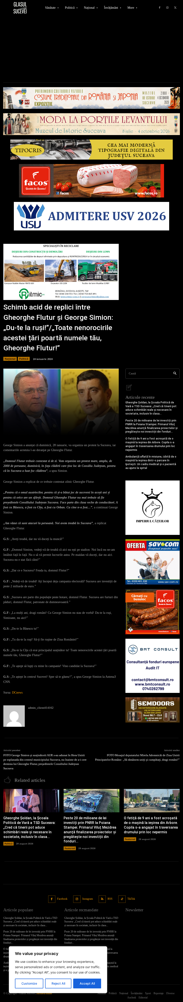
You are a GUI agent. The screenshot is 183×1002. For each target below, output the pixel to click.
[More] (114, 429)
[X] (175, 7)
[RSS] (102, 899)
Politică (23, 358)
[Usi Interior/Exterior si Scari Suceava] (152, 710)
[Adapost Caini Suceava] (152, 507)
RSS (110, 898)
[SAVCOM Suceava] (152, 562)
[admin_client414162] (14, 716)
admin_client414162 (41, 707)
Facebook (62, 898)
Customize (29, 983)
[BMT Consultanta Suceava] (152, 666)
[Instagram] (167, 7)
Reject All (58, 983)
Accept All (87, 983)
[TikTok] (122, 899)
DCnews (17, 692)
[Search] (175, 374)
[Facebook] (159, 7)
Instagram (87, 898)
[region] (58, 969)
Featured (70, 848)
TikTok (131, 898)
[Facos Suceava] (152, 612)
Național (10, 358)
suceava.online (44, 993)
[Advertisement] (91, 49)
